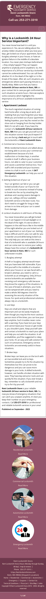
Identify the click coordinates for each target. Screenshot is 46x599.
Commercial (25, 578)
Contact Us (33, 581)
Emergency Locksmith (23, 544)
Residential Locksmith (23, 450)
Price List (24, 583)
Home (6, 578)
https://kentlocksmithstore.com (23, 572)
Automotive (37, 578)
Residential (14, 578)
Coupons (23, 581)
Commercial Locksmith (23, 481)
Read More (23, 454)
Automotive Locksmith (23, 513)
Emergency (13, 581)
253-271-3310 (28, 20)
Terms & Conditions (11, 583)
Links (40, 583)
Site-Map (33, 583)
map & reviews (25, 567)
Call (23, 595)
